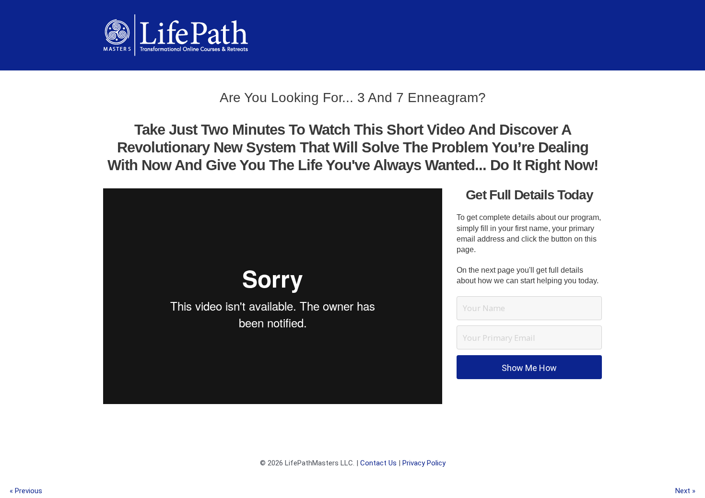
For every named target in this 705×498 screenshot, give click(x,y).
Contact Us (378, 463)
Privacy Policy (424, 463)
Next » (685, 490)
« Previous (26, 490)
